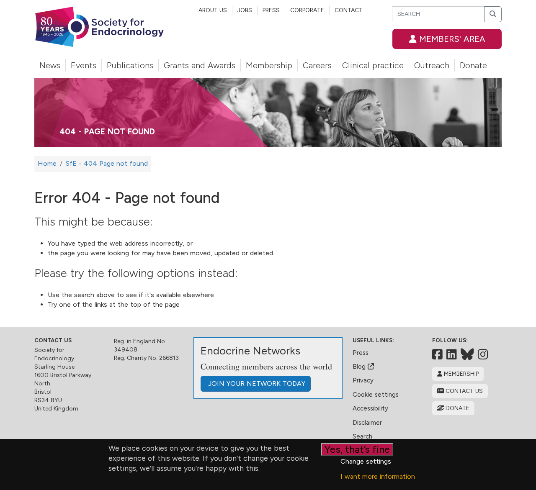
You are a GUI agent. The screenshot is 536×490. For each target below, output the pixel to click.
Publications (130, 65)
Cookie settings (376, 394)
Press (271, 10)
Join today (255, 383)
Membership (269, 65)
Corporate (307, 10)
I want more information (377, 476)
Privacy (363, 380)
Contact (349, 10)
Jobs (244, 10)
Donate (473, 65)
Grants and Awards (199, 65)
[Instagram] (483, 354)
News (49, 65)
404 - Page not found (107, 131)
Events (83, 65)
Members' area (451, 39)
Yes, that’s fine (357, 449)
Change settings (365, 461)
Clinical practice (373, 65)
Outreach (431, 65)
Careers (317, 65)
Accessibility (370, 408)
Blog (360, 366)
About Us (212, 10)
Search (362, 436)
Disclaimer (367, 422)
